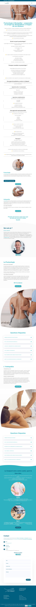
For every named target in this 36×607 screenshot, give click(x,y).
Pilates (14, 523)
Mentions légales (21, 596)
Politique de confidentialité (22, 597)
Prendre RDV (18, 286)
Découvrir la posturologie (9, 180)
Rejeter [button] (26, 605)
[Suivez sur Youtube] (19, 255)
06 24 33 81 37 (8, 546)
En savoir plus (18, 503)
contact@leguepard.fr (6, 598)
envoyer (28, 579)
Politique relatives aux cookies (22, 598)
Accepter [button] (30, 605)
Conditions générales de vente (22, 599)
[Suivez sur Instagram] (18, 255)
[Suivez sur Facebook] (16, 255)
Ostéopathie (6, 200)
